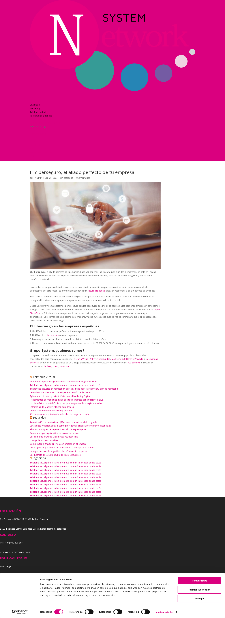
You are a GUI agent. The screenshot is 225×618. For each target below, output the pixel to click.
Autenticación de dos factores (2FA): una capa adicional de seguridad (64, 422)
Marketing (35, 108)
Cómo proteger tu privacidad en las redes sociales (54, 433)
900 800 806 (134, 362)
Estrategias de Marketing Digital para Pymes (52, 406)
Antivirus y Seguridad (100, 358)
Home (33, 93)
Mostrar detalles (164, 612)
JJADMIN (38, 177)
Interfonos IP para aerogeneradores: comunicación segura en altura (63, 381)
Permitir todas (199, 580)
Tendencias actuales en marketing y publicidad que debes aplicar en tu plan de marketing (74, 388)
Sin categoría (66, 177)
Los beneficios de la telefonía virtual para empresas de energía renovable (66, 403)
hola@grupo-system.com (57, 366)
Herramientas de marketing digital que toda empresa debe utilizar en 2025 (66, 399)
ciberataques (52, 335)
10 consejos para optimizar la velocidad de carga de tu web (59, 414)
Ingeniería (39, 458)
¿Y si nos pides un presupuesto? (45, 122)
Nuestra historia (38, 97)
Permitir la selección (199, 589)
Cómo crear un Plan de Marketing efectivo (51, 410)
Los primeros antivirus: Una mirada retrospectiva (54, 436)
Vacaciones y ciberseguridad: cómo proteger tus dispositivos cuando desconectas (70, 425)
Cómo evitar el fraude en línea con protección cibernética (58, 443)
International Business (41, 115)
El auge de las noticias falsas (44, 440)
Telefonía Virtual (38, 112)
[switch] (89, 611)
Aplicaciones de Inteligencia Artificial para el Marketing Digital (60, 396)
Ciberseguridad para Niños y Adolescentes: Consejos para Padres (62, 447)
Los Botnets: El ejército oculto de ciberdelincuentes (55, 454)
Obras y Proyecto (134, 358)
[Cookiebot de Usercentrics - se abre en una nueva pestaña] (19, 612)
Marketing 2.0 (118, 358)
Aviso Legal (5, 566)
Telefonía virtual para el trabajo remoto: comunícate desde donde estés (65, 385)
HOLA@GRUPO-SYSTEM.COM (15, 552)
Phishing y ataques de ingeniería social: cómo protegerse (58, 429)
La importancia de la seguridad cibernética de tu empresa (58, 451)
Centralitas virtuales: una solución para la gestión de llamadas (60, 392)
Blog (32, 119)
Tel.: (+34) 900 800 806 (11, 542)
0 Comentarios (82, 177)
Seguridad (35, 104)
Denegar (199, 598)
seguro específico (96, 290)
